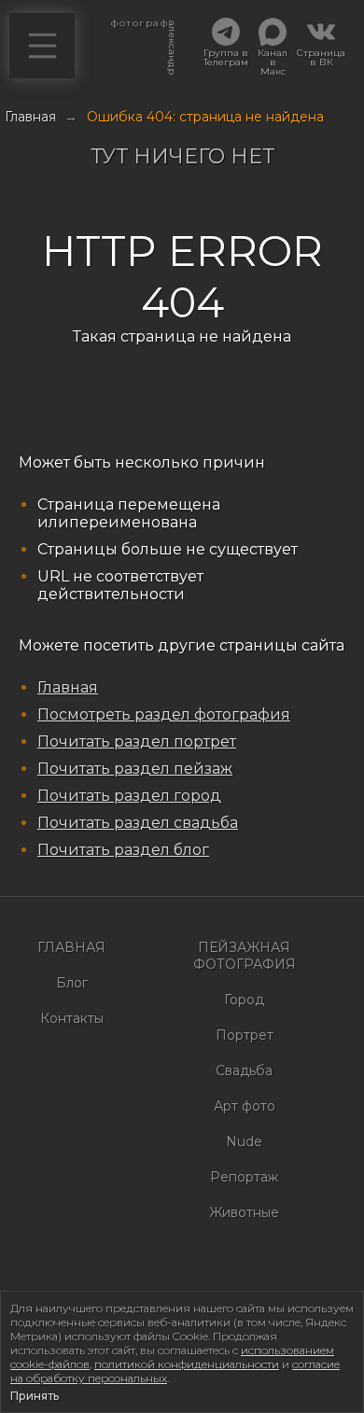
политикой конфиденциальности (186, 1364)
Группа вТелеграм (225, 57)
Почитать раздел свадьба (137, 823)
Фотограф (138, 28)
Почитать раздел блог (123, 850)
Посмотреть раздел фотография (163, 714)
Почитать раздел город (129, 795)
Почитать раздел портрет (136, 741)
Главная (67, 687)
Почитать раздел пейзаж (134, 768)
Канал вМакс (272, 62)
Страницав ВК (321, 57)
